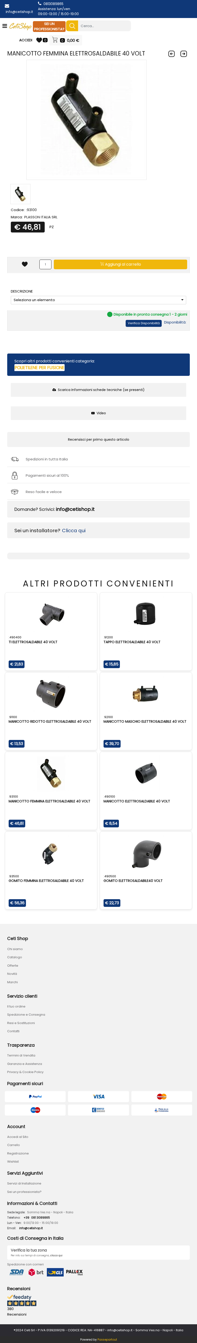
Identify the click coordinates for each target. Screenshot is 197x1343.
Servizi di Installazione (24, 1183)
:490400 (15, 637)
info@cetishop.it (19, 11)
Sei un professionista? (24, 1192)
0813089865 (53, 3)
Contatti (13, 1031)
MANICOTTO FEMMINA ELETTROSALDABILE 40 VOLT (49, 801)
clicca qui (56, 1255)
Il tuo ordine (16, 1006)
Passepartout (107, 1339)
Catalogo (14, 957)
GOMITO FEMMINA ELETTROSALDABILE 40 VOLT (46, 880)
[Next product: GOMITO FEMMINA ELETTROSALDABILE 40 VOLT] (184, 54)
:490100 (109, 796)
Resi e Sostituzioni (21, 1023)
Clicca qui (74, 530)
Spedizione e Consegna (26, 1014)
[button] (72, 25)
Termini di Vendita (21, 1055)
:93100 (13, 796)
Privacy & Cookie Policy (25, 1072)
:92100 (108, 717)
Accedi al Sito (17, 1137)
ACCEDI (25, 40)
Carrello (13, 1145)
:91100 (13, 717)
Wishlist (13, 1161)
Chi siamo (15, 949)
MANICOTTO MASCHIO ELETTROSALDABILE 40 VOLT (145, 721)
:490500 (110, 876)
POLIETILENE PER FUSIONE (39, 368)
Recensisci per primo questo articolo (98, 439)
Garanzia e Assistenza (24, 1064)
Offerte (12, 965)
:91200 (108, 637)
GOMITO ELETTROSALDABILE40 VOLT (133, 880)
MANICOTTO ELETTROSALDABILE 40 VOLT (137, 801)
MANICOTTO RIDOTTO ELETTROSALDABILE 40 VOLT (50, 721)
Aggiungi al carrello (122, 264)
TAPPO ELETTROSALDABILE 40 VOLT (132, 642)
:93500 (14, 876)
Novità (12, 973)
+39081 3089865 (37, 1217)
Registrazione (18, 1153)
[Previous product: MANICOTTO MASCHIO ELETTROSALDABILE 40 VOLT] (171, 54)
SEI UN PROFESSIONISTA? (49, 26)
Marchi (12, 982)
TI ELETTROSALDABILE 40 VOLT (33, 642)
